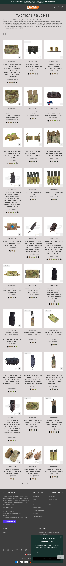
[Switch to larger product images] (3, 34)
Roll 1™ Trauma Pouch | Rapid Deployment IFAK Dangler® (12, 290)
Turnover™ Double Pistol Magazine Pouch (54, 470)
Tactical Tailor (33, 61)
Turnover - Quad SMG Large (33, 193)
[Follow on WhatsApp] (26, 550)
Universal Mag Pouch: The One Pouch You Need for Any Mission (12, 471)
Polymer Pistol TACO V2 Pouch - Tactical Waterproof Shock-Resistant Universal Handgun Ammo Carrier (33, 380)
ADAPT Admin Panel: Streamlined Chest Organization (33, 290)
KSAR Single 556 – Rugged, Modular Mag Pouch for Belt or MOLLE (53, 423)
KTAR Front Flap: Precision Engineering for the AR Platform (53, 154)
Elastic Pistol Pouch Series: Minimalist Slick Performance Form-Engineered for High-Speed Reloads (54, 380)
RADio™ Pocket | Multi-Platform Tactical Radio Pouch (33, 335)
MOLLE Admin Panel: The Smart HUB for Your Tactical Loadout (33, 422)
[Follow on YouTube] (21, 550)
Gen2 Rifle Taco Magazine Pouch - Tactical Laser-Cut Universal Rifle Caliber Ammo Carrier (12, 337)
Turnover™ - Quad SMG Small (54, 193)
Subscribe (47, 558)
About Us (36, 496)
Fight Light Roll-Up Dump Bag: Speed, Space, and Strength (33, 66)
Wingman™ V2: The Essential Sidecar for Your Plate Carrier (33, 154)
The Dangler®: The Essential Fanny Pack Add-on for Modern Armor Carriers (12, 114)
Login (4, 532)
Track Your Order (53, 499)
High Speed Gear (54, 108)
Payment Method (53, 502)
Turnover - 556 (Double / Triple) (33, 112)
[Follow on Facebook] (3, 550)
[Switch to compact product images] (9, 34)
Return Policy (37, 507)
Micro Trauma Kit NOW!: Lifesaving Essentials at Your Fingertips (12, 243)
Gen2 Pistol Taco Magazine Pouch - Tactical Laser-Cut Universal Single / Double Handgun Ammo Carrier (53, 293)
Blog (34, 499)
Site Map (35, 513)
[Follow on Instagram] (12, 550)
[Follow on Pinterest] (17, 550)
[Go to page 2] (43, 484)
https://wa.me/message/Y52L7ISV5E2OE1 (15, 517)
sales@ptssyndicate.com (14, 513)
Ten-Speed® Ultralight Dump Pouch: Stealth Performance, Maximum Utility (12, 155)
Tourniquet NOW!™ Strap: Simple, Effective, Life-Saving (53, 66)
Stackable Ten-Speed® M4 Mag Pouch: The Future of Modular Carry (54, 336)
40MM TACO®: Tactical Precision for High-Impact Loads (33, 471)
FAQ (50, 505)
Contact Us (52, 496)
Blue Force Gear (54, 61)
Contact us (36, 502)
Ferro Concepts (12, 61)
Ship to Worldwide (38, 510)
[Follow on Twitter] (8, 550)
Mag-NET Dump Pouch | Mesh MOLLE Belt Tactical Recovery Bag (54, 113)
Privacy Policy (37, 505)
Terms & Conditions (39, 516)
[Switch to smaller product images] (6, 34)
